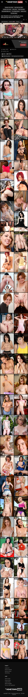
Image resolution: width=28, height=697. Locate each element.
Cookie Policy (7, 681)
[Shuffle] (23, 19)
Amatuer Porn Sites (9, 7)
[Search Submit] (26, 2)
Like (4, 53)
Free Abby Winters (16, 11)
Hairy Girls (14, 9)
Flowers (17, 21)
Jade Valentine (5, 21)
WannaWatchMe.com (6, 11)
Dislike (9, 53)
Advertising (7, 673)
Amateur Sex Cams (7, 9)
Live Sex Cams (14, 13)
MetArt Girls (23, 11)
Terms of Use (7, 678)
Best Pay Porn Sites (19, 7)
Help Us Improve (8, 669)
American (11, 21)
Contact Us (7, 668)
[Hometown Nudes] (14, 2)
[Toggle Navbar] (2, 2)
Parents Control (8, 671)
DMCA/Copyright (8, 683)
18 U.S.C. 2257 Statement (10, 685)
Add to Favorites (6, 56)
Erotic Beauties (21, 9)
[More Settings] (26, 19)
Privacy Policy (8, 680)
